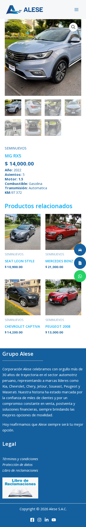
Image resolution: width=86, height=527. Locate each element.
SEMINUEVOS (16, 148)
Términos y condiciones (20, 458)
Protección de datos (17, 464)
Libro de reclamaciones (20, 470)
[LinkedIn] (46, 520)
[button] (73, 27)
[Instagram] (39, 520)
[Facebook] (32, 520)
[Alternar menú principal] (76, 9)
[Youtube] (54, 520)
